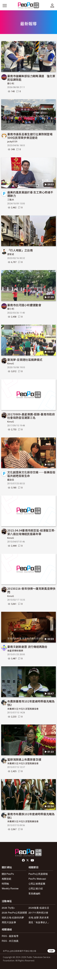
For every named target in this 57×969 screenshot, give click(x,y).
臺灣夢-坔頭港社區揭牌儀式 (24, 360)
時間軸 (5, 883)
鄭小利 (10, 83)
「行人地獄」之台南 (20, 250)
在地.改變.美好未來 (38, 917)
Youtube (32, 860)
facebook (23, 860)
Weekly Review (10, 888)
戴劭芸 (10, 480)
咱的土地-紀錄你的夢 (13, 917)
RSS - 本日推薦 (10, 941)
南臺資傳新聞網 (15, 650)
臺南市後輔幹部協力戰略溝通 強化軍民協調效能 (31, 77)
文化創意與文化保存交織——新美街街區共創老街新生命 (31, 474)
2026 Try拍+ (8, 907)
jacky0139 (12, 141)
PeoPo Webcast (37, 878)
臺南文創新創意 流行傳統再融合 (27, 647)
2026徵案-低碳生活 (38, 907)
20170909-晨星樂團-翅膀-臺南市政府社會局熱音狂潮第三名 (31, 416)
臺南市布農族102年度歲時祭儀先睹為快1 (31, 815)
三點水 (10, 199)
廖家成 (10, 254)
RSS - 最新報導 (10, 936)
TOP (51, 950)
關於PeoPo (8, 874)
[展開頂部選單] (52, 6)
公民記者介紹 (35, 888)
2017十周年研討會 (38, 912)
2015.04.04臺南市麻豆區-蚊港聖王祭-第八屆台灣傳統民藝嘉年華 (31, 532)
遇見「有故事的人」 (39, 922)
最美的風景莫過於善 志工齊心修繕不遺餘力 (30, 194)
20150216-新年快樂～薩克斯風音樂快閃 (31, 590)
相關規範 (6, 878)
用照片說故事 (9, 922)
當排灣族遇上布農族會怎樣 (24, 759)
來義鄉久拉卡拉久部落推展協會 (23, 709)
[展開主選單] (5, 6)
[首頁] (28, 5)
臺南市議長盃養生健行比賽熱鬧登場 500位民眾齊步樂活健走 (31, 136)
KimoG (10, 363)
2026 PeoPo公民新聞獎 (14, 912)
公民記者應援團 (36, 883)
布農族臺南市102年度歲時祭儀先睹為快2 (31, 703)
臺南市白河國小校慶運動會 (24, 305)
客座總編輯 (34, 893)
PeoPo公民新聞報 (38, 874)
